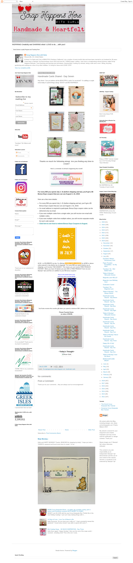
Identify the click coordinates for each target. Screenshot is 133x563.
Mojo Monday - (43, 439)
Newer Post (41, 430)
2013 (103, 394)
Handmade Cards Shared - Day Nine (109, 305)
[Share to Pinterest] (62, 367)
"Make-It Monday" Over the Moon (110, 355)
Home (67, 430)
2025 (103, 224)
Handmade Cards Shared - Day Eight (109, 309)
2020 (103, 238)
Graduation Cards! (108, 284)
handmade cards (70, 369)
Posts (19, 152)
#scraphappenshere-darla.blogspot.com (54, 369)
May (104, 366)
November (106, 245)
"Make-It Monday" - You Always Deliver (110, 292)
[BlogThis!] (56, 367)
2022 (103, 232)
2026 (103, 222)
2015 (103, 388)
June (105, 364)
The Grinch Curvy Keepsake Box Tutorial (108, 405)
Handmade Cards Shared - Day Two (109, 346)
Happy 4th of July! (108, 343)
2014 (103, 391)
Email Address (23, 105)
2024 (103, 227)
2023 (103, 230)
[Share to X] (58, 367)
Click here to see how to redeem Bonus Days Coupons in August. (63, 223)
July (104, 256)
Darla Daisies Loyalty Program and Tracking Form (26, 49)
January (106, 377)
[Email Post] (51, 366)
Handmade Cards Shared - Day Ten (109, 301)
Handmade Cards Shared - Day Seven (110, 318)
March (105, 372)
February (106, 374)
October (106, 248)
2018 (103, 380)
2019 (103, 240)
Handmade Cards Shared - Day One (109, 351)
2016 (103, 386)
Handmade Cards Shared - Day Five (109, 326)
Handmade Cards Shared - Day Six (109, 322)
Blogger (74, 550)
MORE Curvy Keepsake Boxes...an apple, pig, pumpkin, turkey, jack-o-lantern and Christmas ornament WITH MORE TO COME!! (69, 510)
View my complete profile (22, 68)
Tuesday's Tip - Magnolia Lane (108, 288)
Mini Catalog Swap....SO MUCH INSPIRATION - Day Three (66, 529)
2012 (103, 396)
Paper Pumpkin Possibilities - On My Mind (110, 264)
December (106, 243)
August (105, 253)
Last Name (18, 116)
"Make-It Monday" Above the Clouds (110, 335)
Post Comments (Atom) (53, 433)
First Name (18, 110)
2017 (103, 383)
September (107, 251)
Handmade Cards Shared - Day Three (110, 339)
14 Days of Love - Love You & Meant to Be (61, 519)
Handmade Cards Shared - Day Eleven (110, 296)
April (104, 369)
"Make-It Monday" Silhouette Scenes (109, 274)
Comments (20, 156)
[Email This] (55, 367)
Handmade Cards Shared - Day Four (109, 331)
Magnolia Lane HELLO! (110, 277)
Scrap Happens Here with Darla (36, 55)
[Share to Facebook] (60, 367)
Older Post (91, 430)
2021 (103, 235)
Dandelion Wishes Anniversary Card (109, 259)
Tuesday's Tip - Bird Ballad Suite (109, 269)
